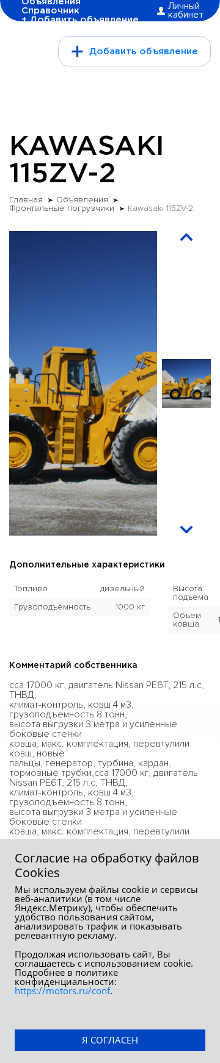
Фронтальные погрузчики (61, 208)
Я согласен (110, 1040)
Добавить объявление (143, 51)
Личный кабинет (186, 11)
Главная (26, 200)
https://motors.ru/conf (62, 990)
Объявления (82, 200)
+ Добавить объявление (80, 20)
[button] (186, 237)
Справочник (50, 11)
